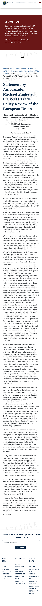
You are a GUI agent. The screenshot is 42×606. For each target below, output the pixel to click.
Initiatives (20, 559)
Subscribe (20, 547)
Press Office (27, 69)
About (5, 69)
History (32, 566)
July (6, 74)
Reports (5, 579)
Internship (33, 591)
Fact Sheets (6, 571)
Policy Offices (15, 69)
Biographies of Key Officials (34, 579)
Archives (32, 593)
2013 (37, 71)
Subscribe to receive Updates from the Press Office (21, 536)
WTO (17, 579)
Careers (32, 588)
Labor (17, 564)
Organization (34, 569)
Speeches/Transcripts (24, 71)
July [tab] (23, 57)
